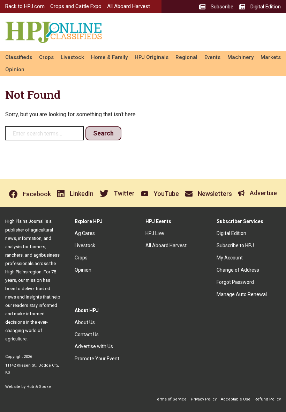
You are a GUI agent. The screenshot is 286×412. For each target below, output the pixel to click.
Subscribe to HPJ (235, 245)
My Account (230, 257)
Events (212, 57)
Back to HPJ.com (25, 6)
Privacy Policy (204, 399)
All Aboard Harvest (128, 6)
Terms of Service (171, 399)
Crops (46, 57)
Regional (186, 57)
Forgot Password (235, 282)
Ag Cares (85, 233)
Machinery (240, 57)
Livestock (72, 57)
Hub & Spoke (39, 386)
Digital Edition (231, 233)
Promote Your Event (97, 358)
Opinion (14, 69)
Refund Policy (268, 399)
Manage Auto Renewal (242, 294)
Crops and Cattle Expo (75, 6)
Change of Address (238, 270)
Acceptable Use (235, 399)
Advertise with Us (94, 346)
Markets (271, 57)
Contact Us (87, 334)
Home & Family (109, 57)
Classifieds (18, 57)
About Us (85, 322)
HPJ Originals (151, 57)
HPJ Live (154, 233)
